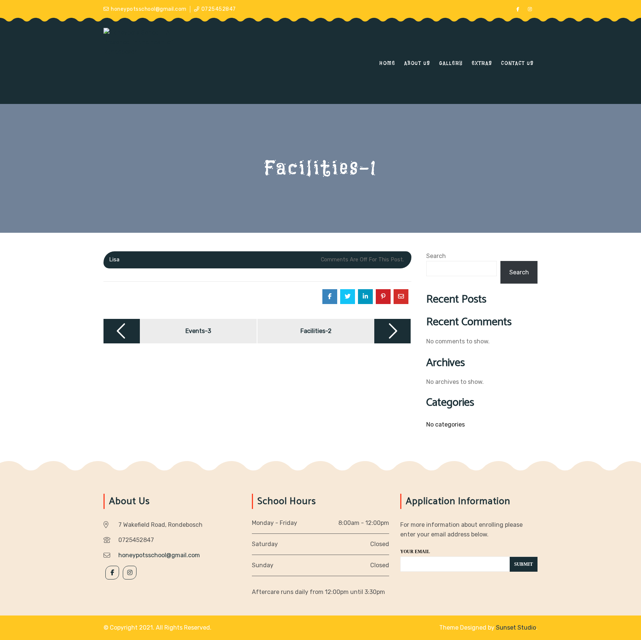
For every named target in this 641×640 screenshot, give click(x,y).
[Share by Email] (401, 296)
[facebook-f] (517, 9)
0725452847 (218, 9)
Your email (415, 551)
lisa (114, 260)
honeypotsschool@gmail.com (149, 9)
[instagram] (530, 9)
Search (436, 255)
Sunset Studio (516, 627)
